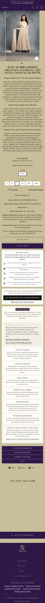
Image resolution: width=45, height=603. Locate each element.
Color (22, 170)
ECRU (22, 174)
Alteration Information (22, 448)
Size (22, 180)
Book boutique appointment (22, 302)
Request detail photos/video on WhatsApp (22, 439)
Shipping (15, 161)
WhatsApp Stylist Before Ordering (24, 298)
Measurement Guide (36, 190)
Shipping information (22, 452)
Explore (22, 566)
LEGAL (22, 461)
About (22, 571)
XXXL (37, 183)
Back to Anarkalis (24, 535)
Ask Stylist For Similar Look (19, 343)
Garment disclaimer (22, 457)
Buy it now (22, 246)
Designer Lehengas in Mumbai (14, 586)
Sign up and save (22, 576)
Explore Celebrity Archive (18, 340)
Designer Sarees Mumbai (13, 589)
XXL (29, 183)
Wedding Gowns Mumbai (22, 591)
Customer (22, 561)
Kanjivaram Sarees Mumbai (31, 589)
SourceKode (26, 601)
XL (23, 183)
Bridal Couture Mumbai (33, 586)
